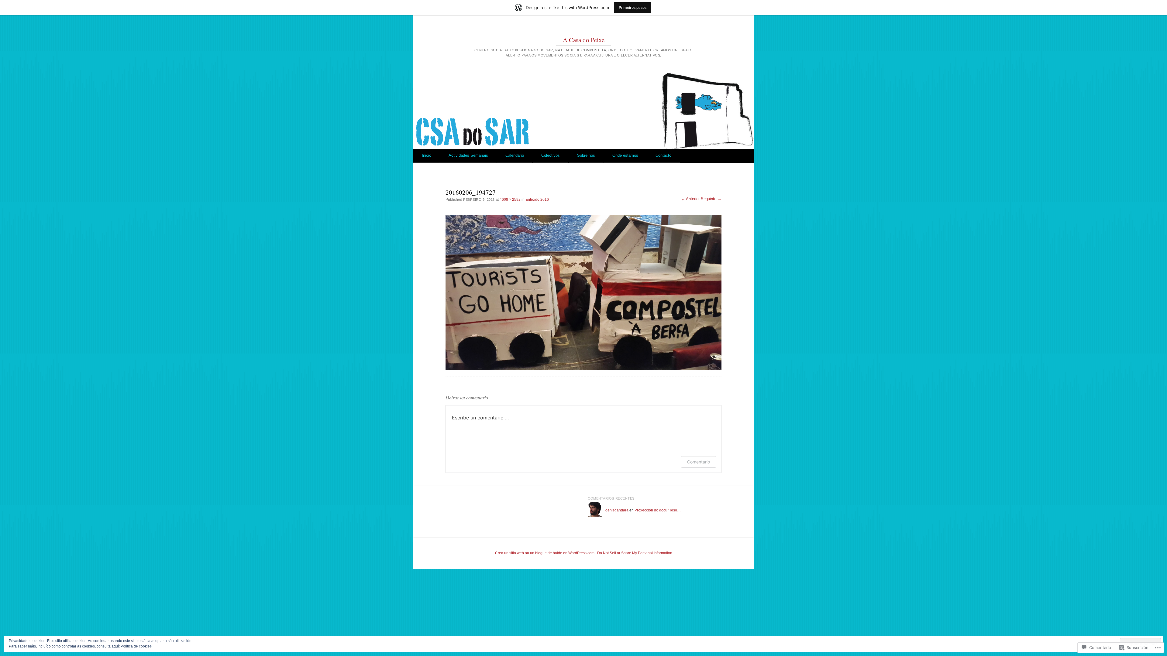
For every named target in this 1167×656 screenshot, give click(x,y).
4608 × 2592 (510, 199)
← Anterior (690, 198)
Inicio (426, 155)
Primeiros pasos (632, 7)
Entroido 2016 (537, 199)
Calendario (514, 155)
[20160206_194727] (583, 292)
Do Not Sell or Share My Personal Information (634, 553)
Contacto (663, 155)
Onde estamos (625, 155)
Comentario (698, 461)
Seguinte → (711, 198)
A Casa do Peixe (583, 40)
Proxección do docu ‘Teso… (658, 510)
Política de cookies (136, 646)
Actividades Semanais (468, 155)
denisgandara (616, 510)
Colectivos (550, 155)
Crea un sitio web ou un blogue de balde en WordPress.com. (545, 553)
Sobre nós (586, 155)
